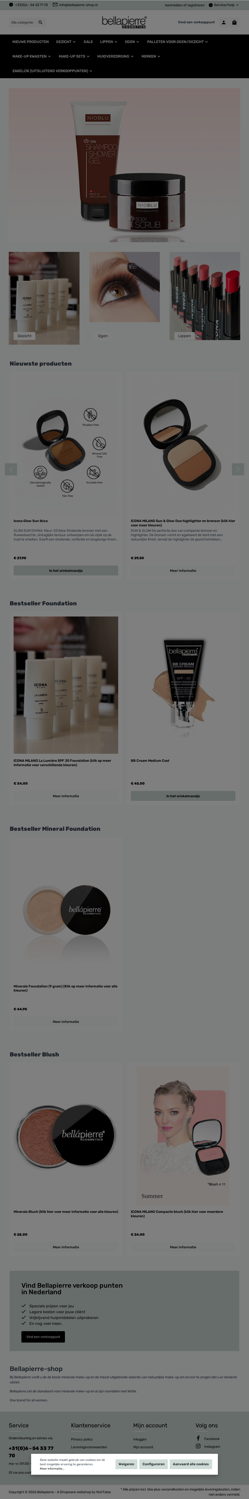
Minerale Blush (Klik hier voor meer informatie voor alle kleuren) (66, 1212)
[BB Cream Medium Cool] (183, 685)
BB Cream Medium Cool (150, 761)
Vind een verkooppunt (196, 22)
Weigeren (126, 1464)
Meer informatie (183, 571)
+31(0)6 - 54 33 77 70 (31, 5)
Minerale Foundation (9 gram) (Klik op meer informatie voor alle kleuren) (65, 988)
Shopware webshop (75, 1492)
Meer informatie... (52, 1468)
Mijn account (150, 1425)
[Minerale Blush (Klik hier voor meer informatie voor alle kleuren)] (66, 1136)
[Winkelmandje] (234, 22)
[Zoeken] (40, 22)
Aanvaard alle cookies (191, 1464)
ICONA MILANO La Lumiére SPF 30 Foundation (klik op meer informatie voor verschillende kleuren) (62, 763)
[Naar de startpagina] (124, 22)
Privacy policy (82, 1439)
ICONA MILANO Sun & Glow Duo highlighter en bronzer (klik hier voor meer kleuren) (183, 523)
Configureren (153, 1464)
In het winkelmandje (183, 796)
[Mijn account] (224, 22)
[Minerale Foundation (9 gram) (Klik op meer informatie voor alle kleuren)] (66, 910)
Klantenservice (90, 1425)
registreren (196, 5)
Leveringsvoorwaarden (89, 1447)
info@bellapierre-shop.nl (78, 5)
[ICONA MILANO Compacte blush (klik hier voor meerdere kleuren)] (183, 1136)
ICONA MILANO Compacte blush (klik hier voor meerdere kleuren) (177, 1214)
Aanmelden (173, 5)
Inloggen (140, 1439)
